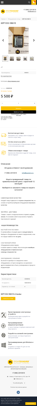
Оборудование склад (14, 19)
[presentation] (3, 40)
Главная (3, 19)
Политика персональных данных (18, 387)
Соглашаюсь (30, 403)
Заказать (18, 108)
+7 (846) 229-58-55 (29, 10)
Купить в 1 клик (18, 112)
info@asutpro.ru (32, 11)
